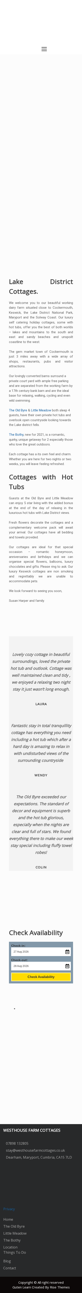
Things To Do (14, 1252)
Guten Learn (22, 1287)
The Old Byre (18, 410)
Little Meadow (41, 410)
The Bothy (16, 435)
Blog (7, 1261)
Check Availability (41, 977)
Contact (9, 1268)
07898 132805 (17, 1143)
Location (10, 1247)
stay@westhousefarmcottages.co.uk (35, 1150)
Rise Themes (60, 1287)
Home (8, 1219)
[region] (41, 80)
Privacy (9, 1209)
